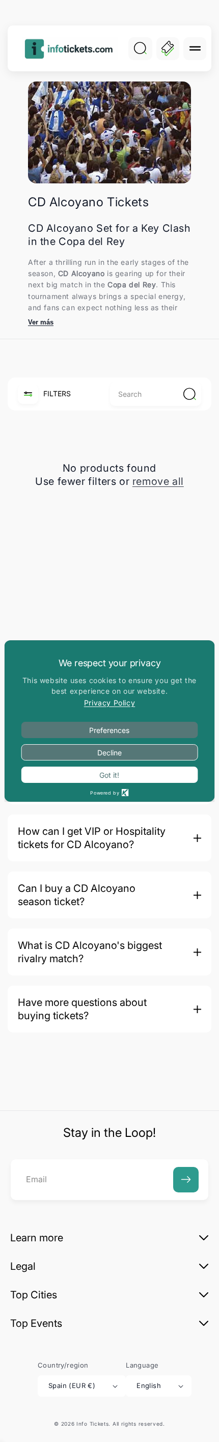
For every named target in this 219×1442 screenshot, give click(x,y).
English (148, 1385)
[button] (194, 48)
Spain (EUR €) (71, 1385)
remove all (158, 481)
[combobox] (156, 394)
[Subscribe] (186, 1179)
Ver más (40, 322)
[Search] (140, 48)
